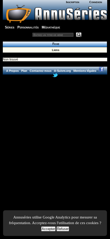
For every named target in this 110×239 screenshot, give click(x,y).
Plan (24, 70)
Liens (54, 50)
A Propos (12, 70)
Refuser (63, 229)
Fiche (55, 44)
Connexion (95, 2)
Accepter (48, 229)
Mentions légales (84, 70)
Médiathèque (51, 27)
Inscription (72, 2)
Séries (9, 27)
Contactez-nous (40, 70)
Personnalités (28, 27)
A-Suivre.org (62, 70)
